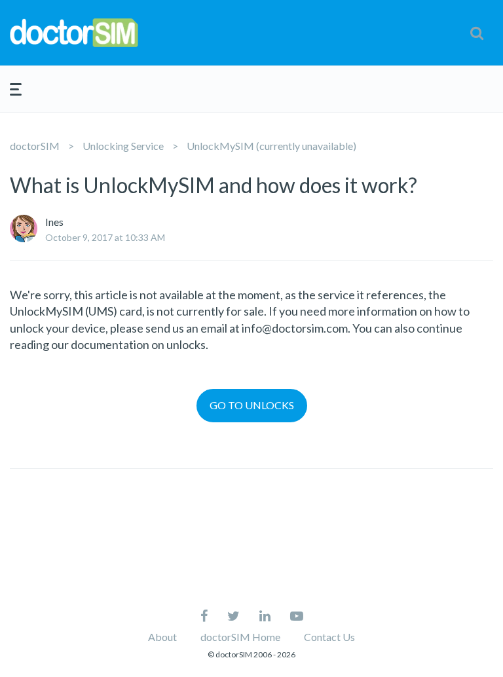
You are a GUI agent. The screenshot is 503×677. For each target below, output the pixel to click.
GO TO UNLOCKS (252, 405)
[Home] (88, 33)
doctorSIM (35, 145)
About (162, 637)
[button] (477, 33)
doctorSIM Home (240, 637)
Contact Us (329, 637)
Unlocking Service (123, 145)
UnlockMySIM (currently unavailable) (271, 145)
